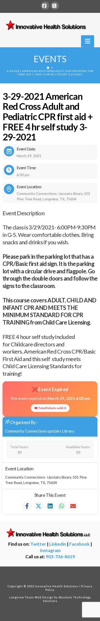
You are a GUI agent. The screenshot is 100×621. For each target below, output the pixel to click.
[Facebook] (45, 6)
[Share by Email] (73, 506)
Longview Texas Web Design (31, 597)
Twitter (38, 544)
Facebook (79, 544)
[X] (55, 6)
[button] (87, 41)
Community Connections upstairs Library (39, 431)
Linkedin (57, 544)
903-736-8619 (60, 556)
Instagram (50, 550)
